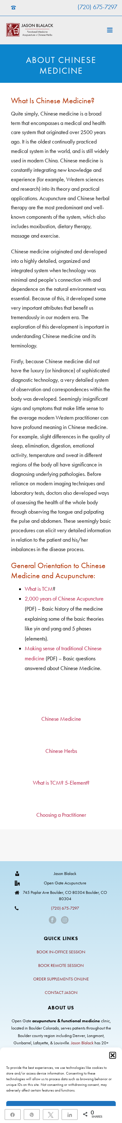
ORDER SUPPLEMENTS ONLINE (61, 979)
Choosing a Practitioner (61, 814)
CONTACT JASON (61, 992)
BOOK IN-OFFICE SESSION (61, 952)
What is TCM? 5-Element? (61, 782)
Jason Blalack (82, 1043)
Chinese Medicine (61, 718)
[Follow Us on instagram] (65, 920)
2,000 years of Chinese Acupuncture (64, 598)
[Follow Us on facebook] (52, 920)
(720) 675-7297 (97, 7)
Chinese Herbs (61, 751)
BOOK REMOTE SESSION (61, 965)
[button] (112, 1055)
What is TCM (39, 588)
